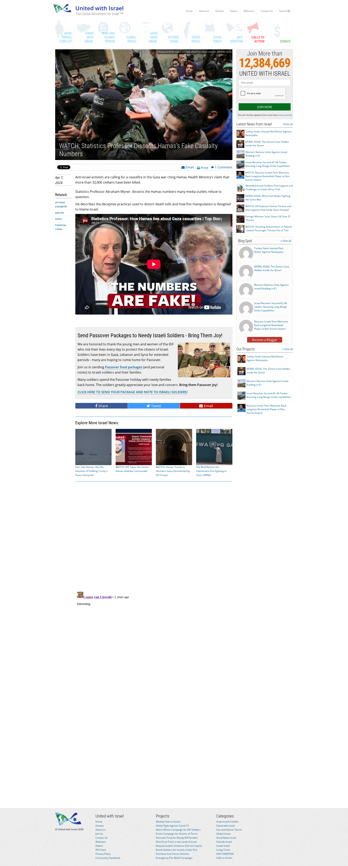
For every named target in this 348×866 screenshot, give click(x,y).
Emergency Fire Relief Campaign (174, 858)
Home (189, 11)
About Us (204, 11)
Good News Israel (226, 837)
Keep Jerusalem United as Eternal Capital (179, 845)
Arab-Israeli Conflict (227, 821)
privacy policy (284, 115)
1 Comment (223, 167)
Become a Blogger (264, 340)
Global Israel (223, 833)
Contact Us (267, 11)
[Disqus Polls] (153, 535)
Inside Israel (223, 845)
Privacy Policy (103, 854)
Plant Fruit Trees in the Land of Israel (176, 841)
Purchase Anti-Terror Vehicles (172, 854)
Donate (219, 11)
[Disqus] (153, 640)
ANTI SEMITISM (225, 854)
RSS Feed (100, 850)
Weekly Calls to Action (168, 821)
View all (288, 124)
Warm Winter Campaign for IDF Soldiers (178, 829)
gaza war (59, 212)
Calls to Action (224, 858)
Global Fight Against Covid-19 (172, 825)
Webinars (249, 11)
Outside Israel (224, 841)
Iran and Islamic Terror (229, 829)
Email (189, 167)
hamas (58, 219)
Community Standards (107, 858)
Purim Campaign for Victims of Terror (177, 833)
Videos (233, 11)
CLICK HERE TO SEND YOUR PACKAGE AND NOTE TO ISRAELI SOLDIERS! (132, 392)
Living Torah (223, 850)
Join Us (99, 833)
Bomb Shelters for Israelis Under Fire (176, 850)
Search (283, 11)
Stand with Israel (225, 825)
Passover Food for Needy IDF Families (177, 837)
